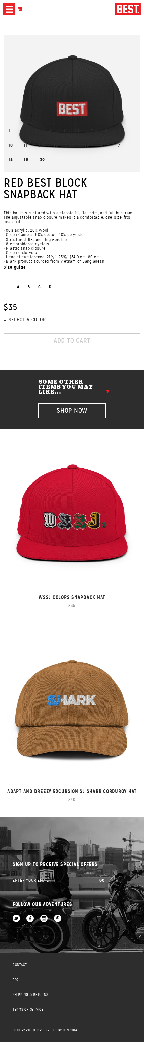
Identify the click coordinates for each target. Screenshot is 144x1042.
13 (56, 145)
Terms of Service (28, 1009)
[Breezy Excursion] (128, 9)
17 (118, 145)
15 (87, 145)
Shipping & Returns (30, 995)
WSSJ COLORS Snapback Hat (72, 597)
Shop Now (72, 410)
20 (42, 159)
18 (11, 159)
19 (26, 159)
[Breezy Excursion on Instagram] (44, 919)
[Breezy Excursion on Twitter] (16, 919)
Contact (20, 965)
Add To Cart (72, 340)
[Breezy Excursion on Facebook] (30, 919)
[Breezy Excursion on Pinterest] (57, 919)
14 (72, 145)
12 (41, 145)
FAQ (16, 980)
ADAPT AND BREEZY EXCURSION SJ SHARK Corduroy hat (72, 791)
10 (11, 145)
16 (103, 145)
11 (25, 145)
